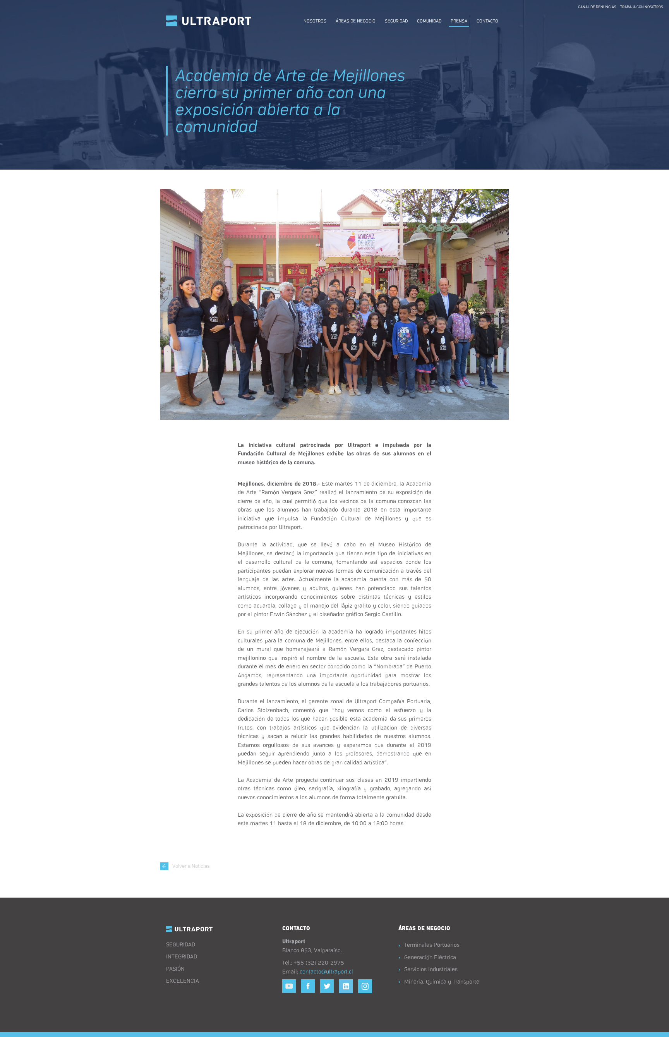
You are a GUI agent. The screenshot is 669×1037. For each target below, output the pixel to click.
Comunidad (429, 20)
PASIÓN (175, 968)
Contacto (487, 20)
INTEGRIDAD (181, 956)
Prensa (459, 20)
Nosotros (315, 20)
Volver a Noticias (191, 865)
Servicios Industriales (431, 968)
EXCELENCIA (182, 980)
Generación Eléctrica (430, 956)
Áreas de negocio (356, 20)
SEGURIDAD (180, 944)
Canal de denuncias (597, 6)
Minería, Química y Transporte (441, 981)
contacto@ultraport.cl (326, 971)
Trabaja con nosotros (641, 6)
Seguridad (396, 20)
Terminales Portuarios (432, 944)
